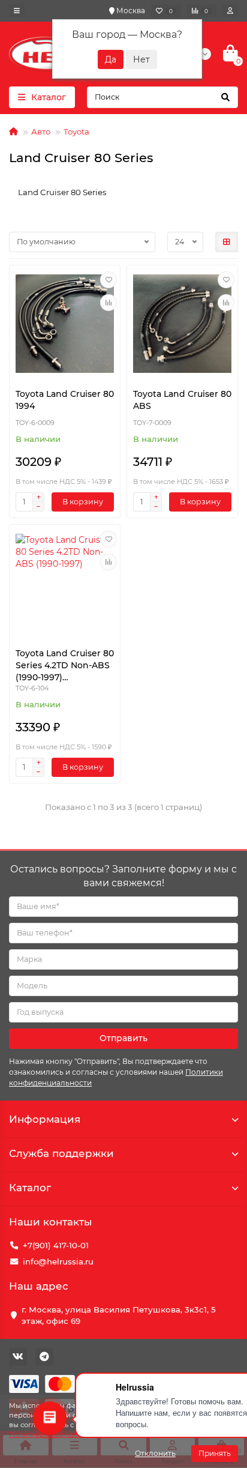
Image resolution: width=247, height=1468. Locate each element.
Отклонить (155, 1453)
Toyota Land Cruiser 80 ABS (182, 399)
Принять (214, 1453)
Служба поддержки (61, 1153)
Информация (44, 1119)
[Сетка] (226, 242)
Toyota (76, 131)
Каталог (30, 1188)
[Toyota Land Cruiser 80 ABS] (182, 323)
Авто (40, 131)
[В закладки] (108, 279)
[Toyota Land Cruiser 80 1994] (65, 323)
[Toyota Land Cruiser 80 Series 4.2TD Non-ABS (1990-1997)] (65, 583)
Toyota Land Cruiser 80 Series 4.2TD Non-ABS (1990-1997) (65, 665)
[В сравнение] (108, 302)
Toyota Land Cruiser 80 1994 (65, 399)
